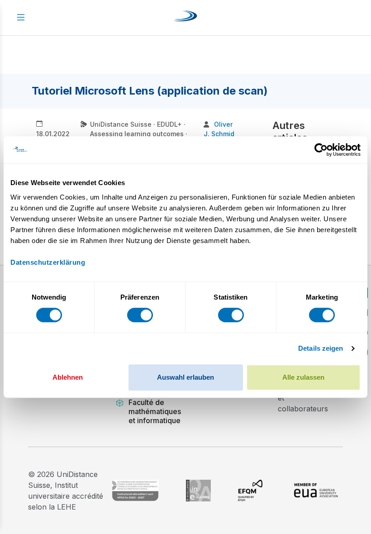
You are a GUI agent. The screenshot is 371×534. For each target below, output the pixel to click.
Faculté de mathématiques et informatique (154, 411)
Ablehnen (67, 377)
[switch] (140, 315)
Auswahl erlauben (185, 377)
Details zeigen (320, 348)
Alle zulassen (303, 377)
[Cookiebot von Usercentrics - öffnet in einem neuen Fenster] (321, 150)
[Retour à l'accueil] (185, 18)
